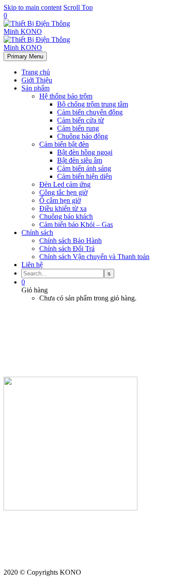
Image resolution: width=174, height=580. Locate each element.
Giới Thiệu (36, 80)
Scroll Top (78, 7)
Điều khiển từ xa (63, 208)
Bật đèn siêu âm (79, 160)
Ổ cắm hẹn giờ (60, 200)
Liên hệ (32, 264)
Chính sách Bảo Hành (70, 240)
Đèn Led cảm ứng (65, 184)
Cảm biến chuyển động (90, 112)
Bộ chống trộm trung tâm (92, 104)
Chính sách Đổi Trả (67, 248)
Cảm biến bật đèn (64, 144)
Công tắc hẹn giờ (63, 192)
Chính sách (37, 232)
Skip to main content (33, 7)
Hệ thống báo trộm (65, 96)
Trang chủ (35, 72)
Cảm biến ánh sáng (84, 168)
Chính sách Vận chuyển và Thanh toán (94, 256)
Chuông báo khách (66, 216)
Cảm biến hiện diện (84, 176)
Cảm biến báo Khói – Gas (76, 224)
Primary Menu (25, 56)
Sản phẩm (35, 88)
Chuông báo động (82, 136)
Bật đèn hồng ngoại (84, 152)
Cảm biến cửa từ (80, 120)
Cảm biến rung (78, 128)
